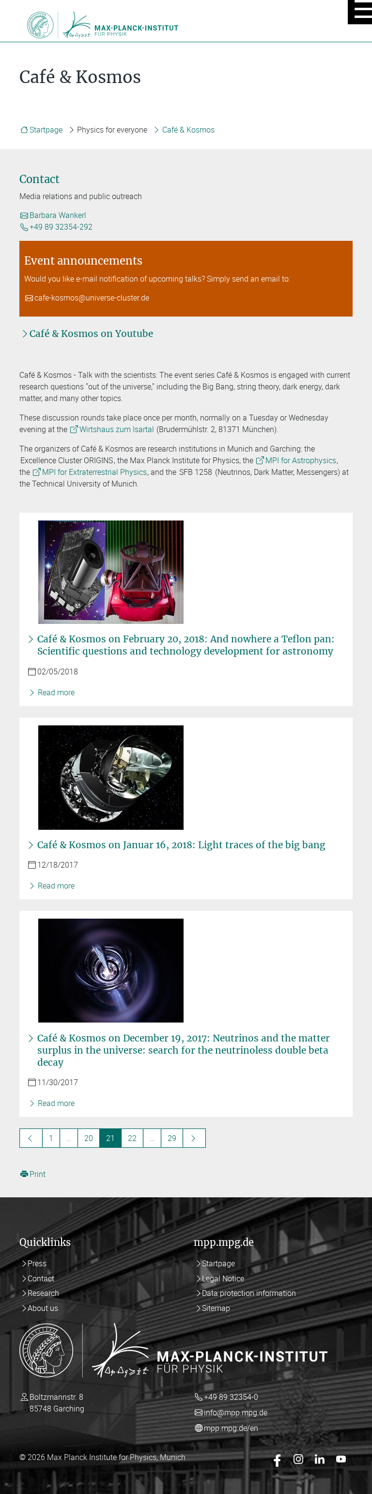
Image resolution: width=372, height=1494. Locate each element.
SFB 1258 (195, 472)
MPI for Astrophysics (300, 460)
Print (38, 1174)
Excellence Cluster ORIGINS (66, 460)
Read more (55, 692)
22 (132, 1138)
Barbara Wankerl (58, 215)
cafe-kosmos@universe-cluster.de (91, 298)
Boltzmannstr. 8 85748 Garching (57, 1403)
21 (110, 1138)
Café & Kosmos (188, 129)
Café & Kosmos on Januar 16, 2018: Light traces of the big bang (181, 845)
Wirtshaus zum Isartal (116, 429)
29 (172, 1138)
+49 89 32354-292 (61, 227)
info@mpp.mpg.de (235, 1412)
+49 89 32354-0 (231, 1397)
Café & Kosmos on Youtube (91, 333)
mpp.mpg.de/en (231, 1428)
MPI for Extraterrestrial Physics (94, 472)
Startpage (46, 129)
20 (88, 1138)
